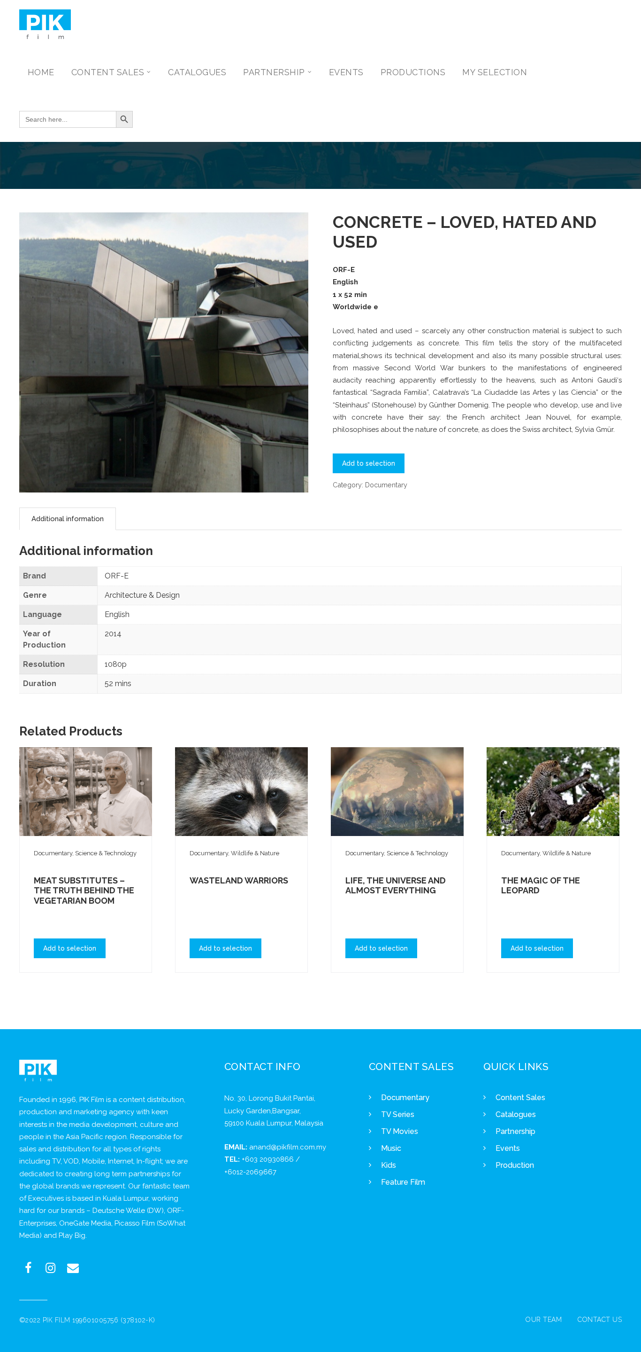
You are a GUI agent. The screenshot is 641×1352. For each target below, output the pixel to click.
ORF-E (117, 575)
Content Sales (520, 1097)
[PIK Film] (45, 24)
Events (508, 1148)
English (117, 614)
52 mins (118, 683)
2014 (113, 633)
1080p (116, 664)
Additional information (67, 519)
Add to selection (368, 463)
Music (391, 1148)
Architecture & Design (142, 595)
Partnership (515, 1131)
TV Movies (399, 1131)
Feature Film (403, 1182)
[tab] (67, 519)
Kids (388, 1165)
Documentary (386, 485)
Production (515, 1165)
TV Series (397, 1114)
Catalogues (516, 1114)
